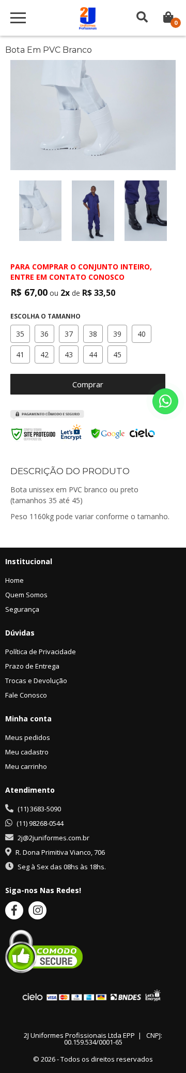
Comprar (87, 384)
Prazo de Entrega (32, 666)
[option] (40, 210)
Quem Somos (26, 594)
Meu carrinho (26, 766)
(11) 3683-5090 (39, 808)
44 (93, 354)
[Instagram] (37, 910)
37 (69, 334)
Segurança (22, 609)
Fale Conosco (26, 695)
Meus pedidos (27, 737)
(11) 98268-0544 (40, 823)
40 (141, 334)
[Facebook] (14, 910)
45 (117, 354)
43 (69, 354)
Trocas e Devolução (36, 680)
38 (93, 334)
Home (14, 580)
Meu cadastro (27, 752)
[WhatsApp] (165, 401)
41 (20, 354)
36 (44, 334)
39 (117, 334)
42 (44, 354)
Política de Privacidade (40, 651)
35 (20, 334)
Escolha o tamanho (45, 316)
